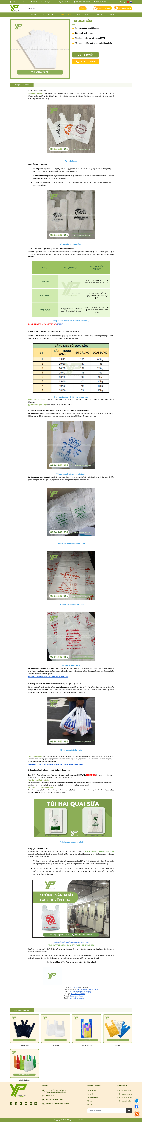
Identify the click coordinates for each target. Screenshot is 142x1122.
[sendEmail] (129, 1110)
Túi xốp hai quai (24, 1080)
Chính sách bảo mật (124, 1101)
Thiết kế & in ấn (83, 15)
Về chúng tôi (48, 15)
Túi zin (117, 1046)
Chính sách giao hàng (124, 1097)
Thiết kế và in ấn (92, 1097)
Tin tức (100, 15)
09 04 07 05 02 (87, 61)
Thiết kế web (83, 1120)
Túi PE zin (55, 1046)
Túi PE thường (86, 1046)
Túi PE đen (24, 1046)
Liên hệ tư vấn (85, 55)
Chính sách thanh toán (124, 1094)
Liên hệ (112, 15)
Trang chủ (32, 15)
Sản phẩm (65, 15)
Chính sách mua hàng (124, 1090)
